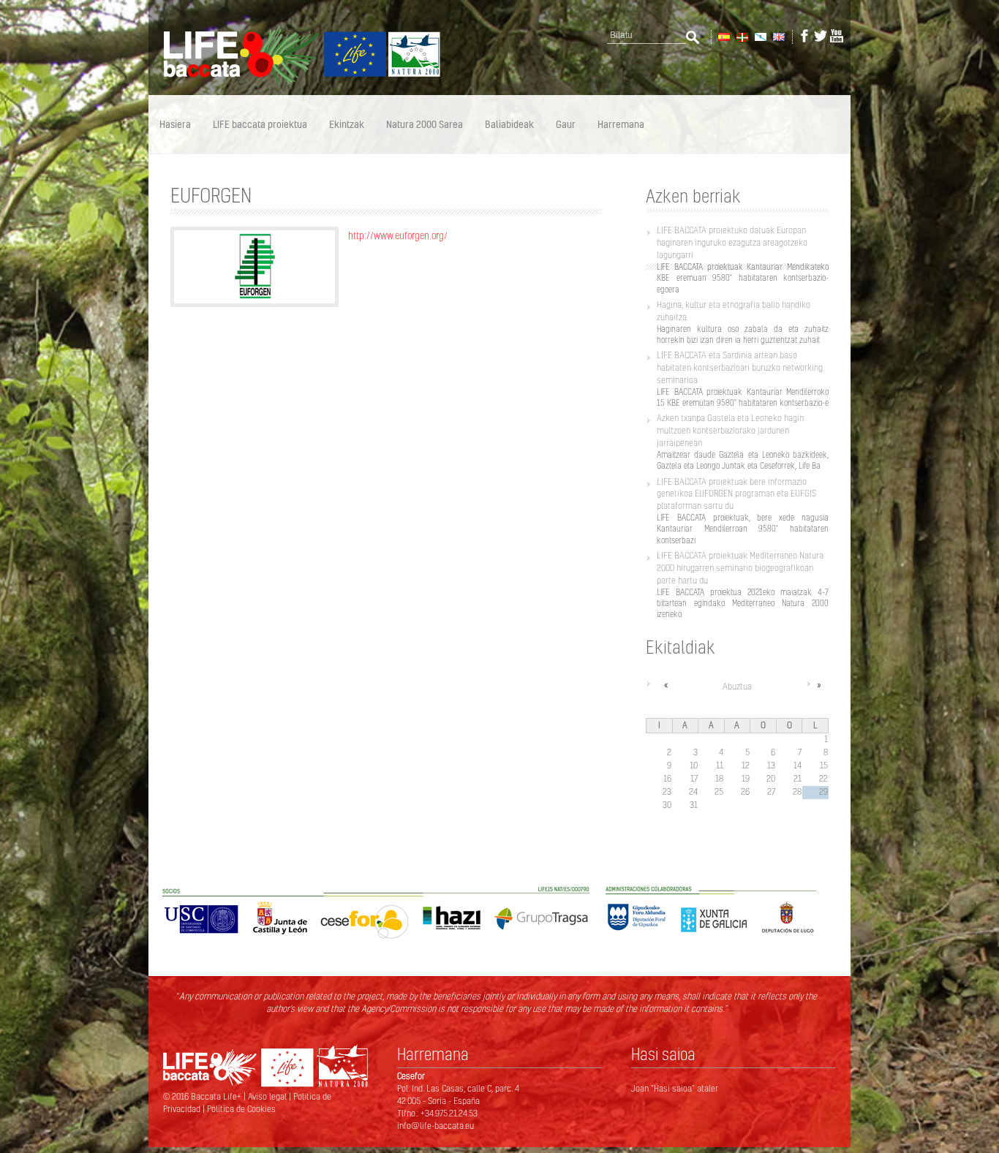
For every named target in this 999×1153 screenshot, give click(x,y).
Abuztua (737, 686)
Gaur (566, 124)
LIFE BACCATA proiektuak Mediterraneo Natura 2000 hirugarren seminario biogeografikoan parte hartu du (740, 568)
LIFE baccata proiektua (260, 124)
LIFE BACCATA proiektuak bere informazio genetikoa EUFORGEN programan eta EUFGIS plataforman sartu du (736, 494)
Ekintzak (346, 124)
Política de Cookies (241, 1108)
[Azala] (294, 82)
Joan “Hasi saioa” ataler (674, 1088)
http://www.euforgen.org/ (398, 235)
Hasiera (175, 124)
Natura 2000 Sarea (424, 124)
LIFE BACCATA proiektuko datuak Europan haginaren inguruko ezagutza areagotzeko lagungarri (732, 242)
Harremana (620, 124)
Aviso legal (268, 1096)
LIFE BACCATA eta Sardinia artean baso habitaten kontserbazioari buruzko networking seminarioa (740, 367)
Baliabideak (509, 124)
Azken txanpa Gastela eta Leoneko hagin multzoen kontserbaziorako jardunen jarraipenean (730, 430)
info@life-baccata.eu (435, 1125)
